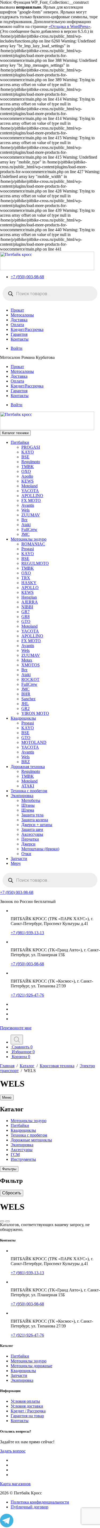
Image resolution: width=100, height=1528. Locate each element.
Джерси (28, 844)
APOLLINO (32, 495)
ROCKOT (30, 679)
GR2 (25, 708)
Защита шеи (32, 829)
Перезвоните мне (15, 1028)
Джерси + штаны (36, 824)
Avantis (27, 505)
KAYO (27, 452)
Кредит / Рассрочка (28, 1411)
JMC (25, 534)
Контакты (20, 339)
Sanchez (28, 699)
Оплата (17, 324)
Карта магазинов (15, 1483)
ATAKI (27, 786)
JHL (25, 703)
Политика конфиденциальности (40, 1502)
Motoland (29, 486)
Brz (24, 519)
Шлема (27, 810)
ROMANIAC (33, 544)
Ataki (26, 524)
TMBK (27, 466)
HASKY (29, 582)
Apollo (27, 476)
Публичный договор (29, 1507)
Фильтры (9, 1169)
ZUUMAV (30, 515)
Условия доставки (27, 1406)
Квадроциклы (23, 718)
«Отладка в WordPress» (69, 26)
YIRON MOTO (35, 713)
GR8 (25, 616)
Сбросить (11, 1193)
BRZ (25, 761)
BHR (25, 694)
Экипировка (22, 795)
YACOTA (30, 490)
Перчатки (30, 839)
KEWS (27, 481)
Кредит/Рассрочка (27, 329)
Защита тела (32, 815)
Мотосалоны (22, 315)
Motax (26, 660)
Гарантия (19, 334)
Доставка (19, 319)
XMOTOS (30, 665)
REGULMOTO (35, 563)
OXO (26, 471)
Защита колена (34, 819)
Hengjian (29, 597)
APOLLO (30, 587)
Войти (16, 348)
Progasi (27, 549)
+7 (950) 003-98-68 (27, 276)
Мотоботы (30, 800)
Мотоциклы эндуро (28, 539)
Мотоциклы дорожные (31, 1365)
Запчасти (19, 858)
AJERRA (29, 602)
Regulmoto (30, 461)
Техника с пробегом (29, 790)
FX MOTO (31, 500)
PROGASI (30, 447)
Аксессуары (32, 834)
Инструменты (23, 1159)
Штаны (28, 805)
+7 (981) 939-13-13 (27, 932)
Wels (25, 510)
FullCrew (29, 529)
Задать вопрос (13, 1451)
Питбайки (20, 442)
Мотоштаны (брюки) (40, 849)
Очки (26, 853)
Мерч (16, 863)
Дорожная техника (28, 766)
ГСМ (15, 1154)
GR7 (25, 611)
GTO (25, 621)
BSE (25, 457)
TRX (25, 578)
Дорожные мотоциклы (31, 1140)
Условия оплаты (25, 1401)
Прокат (17, 310)
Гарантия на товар (27, 1415)
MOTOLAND (33, 742)
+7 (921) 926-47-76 (27, 995)
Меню (6, 1097)
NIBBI (27, 607)
